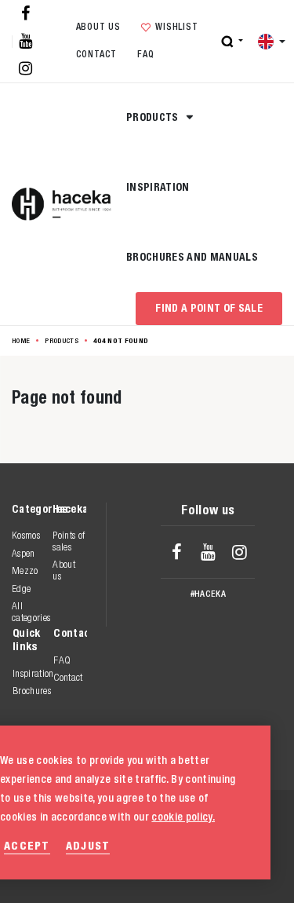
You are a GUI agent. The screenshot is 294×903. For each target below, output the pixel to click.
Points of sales (69, 540)
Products (153, 117)
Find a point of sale (209, 308)
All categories (31, 611)
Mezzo (25, 570)
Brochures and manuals (192, 256)
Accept (27, 845)
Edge (21, 588)
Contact (96, 54)
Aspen (23, 553)
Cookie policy (193, 855)
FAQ (145, 54)
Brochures (32, 690)
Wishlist (176, 26)
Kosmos (26, 535)
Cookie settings (199, 871)
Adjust (88, 845)
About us (98, 26)
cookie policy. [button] (183, 816)
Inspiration (158, 187)
